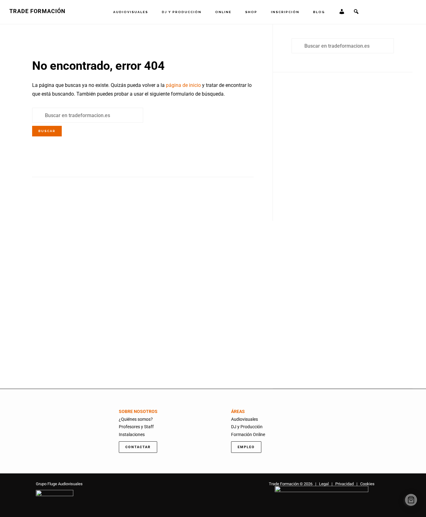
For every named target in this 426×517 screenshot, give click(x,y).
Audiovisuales (244, 419)
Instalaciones (132, 434)
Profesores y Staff (136, 426)
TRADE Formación (37, 11)
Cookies (367, 483)
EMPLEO (246, 447)
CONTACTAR (138, 447)
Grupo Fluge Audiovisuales (59, 483)
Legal (324, 483)
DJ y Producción (247, 426)
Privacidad (344, 483)
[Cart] (411, 500)
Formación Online (248, 434)
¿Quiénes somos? (136, 419)
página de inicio (183, 85)
